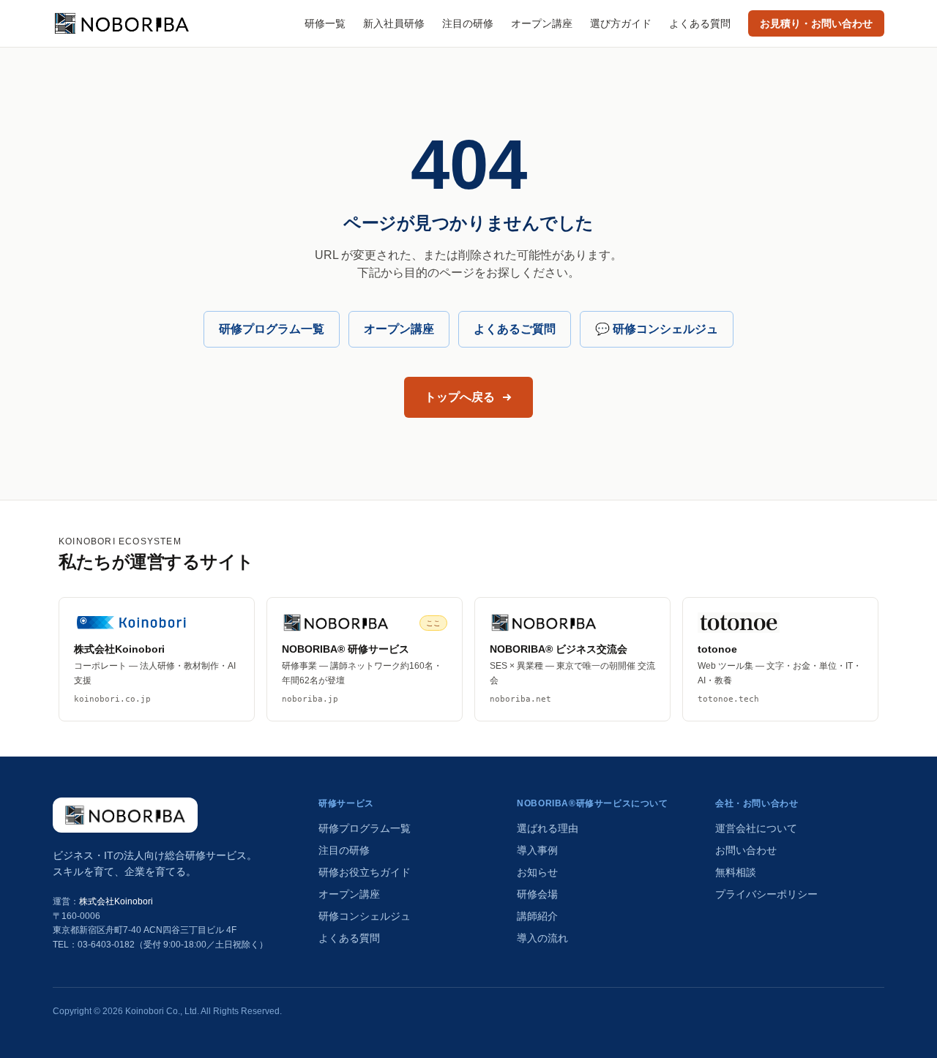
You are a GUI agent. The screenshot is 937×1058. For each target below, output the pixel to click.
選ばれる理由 (547, 828)
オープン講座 (541, 23)
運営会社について (756, 828)
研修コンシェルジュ (364, 916)
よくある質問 (700, 23)
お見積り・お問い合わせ (816, 23)
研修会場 (537, 894)
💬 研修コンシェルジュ (656, 329)
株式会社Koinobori (116, 901)
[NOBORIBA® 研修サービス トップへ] (125, 815)
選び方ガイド (621, 23)
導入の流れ (542, 938)
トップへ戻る (460, 397)
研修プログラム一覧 (271, 329)
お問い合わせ (746, 850)
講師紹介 (537, 916)
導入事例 (537, 850)
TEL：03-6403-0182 (94, 944)
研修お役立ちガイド (364, 872)
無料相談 (735, 872)
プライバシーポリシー (766, 894)
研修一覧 (325, 23)
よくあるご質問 (515, 329)
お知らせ (537, 872)
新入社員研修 (394, 23)
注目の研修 (467, 23)
